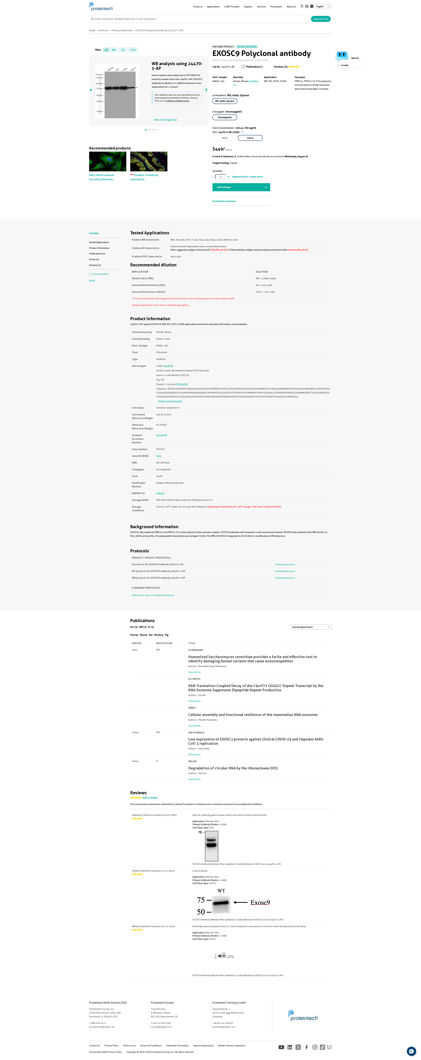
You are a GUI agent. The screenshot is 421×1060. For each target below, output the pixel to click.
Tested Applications (99, 242)
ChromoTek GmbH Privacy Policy (105, 1052)
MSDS (92, 280)
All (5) (134, 627)
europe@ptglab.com (161, 1026)
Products (104, 30)
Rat (151, 634)
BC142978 (182, 384)
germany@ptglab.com (223, 1026)
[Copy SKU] (242, 132)
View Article (194, 672)
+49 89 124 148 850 (222, 1023)
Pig (167, 634)
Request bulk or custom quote (247, 176)
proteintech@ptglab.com (102, 1026)
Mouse (144, 634)
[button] (411, 1051)
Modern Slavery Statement (231, 1045)
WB (114, 50)
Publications (253, 66)
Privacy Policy (111, 1045)
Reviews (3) (280, 66)
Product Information (99, 248)
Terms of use (129, 1045)
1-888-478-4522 (97, 1023)
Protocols (94, 259)
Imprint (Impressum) (203, 1045)
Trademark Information (177, 1045)
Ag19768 (168, 366)
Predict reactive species (170, 401)
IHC (123, 50)
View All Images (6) (165, 119)
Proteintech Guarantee (224, 201)
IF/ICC (133, 50)
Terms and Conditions (150, 1045)
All (106, 50)
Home (92, 30)
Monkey (158, 634)
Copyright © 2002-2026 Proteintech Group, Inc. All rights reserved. (160, 1052)
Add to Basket (224, 187)
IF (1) (151, 627)
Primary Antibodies (122, 30)
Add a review (150, 797)
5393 (158, 456)
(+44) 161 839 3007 (161, 1023)
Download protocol (285, 564)
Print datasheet (101, 274)
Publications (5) (97, 253)
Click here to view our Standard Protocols (153, 595)
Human (134, 634)
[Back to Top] (401, 1052)
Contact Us (94, 1045)
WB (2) (143, 627)
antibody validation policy (177, 100)
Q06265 (160, 493)
